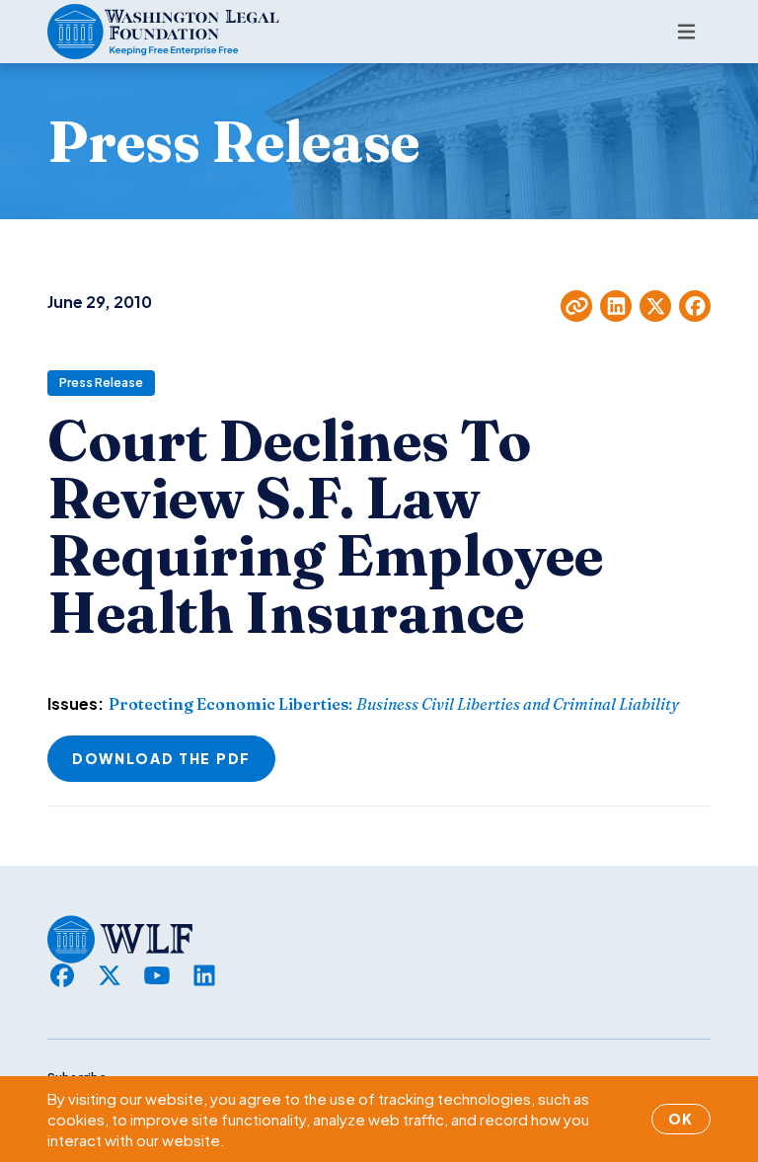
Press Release (101, 382)
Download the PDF (161, 758)
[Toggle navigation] (686, 31)
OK (681, 1118)
